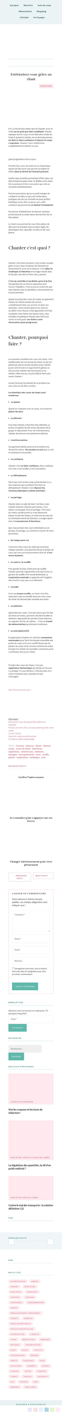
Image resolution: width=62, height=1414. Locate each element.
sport (45, 1366)
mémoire (39, 751)
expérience (13, 751)
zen (35, 1382)
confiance (16, 1302)
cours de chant (23, 748)
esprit (14, 1318)
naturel (15, 1345)
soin (42, 1361)
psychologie (18, 1355)
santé (14, 1361)
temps (14, 1376)
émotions (37, 748)
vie (12, 1382)
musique (12, 754)
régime (34, 1355)
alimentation (18, 1281)
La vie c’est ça (14, 733)
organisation (33, 1345)
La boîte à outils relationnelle (21, 739)
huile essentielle (21, 1324)
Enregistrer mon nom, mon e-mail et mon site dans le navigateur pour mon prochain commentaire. (29, 971)
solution (16, 1366)
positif (38, 1350)
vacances (43, 1376)
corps (11, 748)
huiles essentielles (22, 1329)
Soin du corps (44, 5)
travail (27, 1376)
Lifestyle (24, 17)
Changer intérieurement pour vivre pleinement (31, 863)
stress (15, 1371)
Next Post (42, 876)
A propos (14, 5)
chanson (29, 745)
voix (43, 757)
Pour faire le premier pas (19, 690)
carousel (32, 1292)
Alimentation (25, 11)
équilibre (30, 1387)
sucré (28, 1371)
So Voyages (39, 17)
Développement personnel (25, 1313)
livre (13, 1339)
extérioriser (27, 751)
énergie (15, 1387)
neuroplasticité (26, 754)
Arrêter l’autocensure (31, 777)
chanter (47, 745)
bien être (16, 1292)
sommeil (31, 1366)
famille (28, 1318)
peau (13, 1350)
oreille (45, 754)
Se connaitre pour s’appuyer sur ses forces (31, 819)
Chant (38, 745)
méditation (28, 1339)
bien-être (30, 1287)
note (38, 754)
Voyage (24, 1382)
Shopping (41, 11)
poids (25, 1350)
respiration (22, 757)
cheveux (29, 1297)
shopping (28, 1361)
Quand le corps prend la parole (22, 736)
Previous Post (21, 877)
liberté (34, 1334)
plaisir (11, 757)
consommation (36, 1302)
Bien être (28, 5)
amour (34, 1281)
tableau (41, 1371)
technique (34, 757)
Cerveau (20, 745)
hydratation (17, 1334)
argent (15, 1287)
